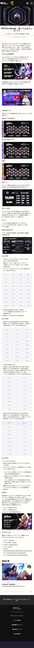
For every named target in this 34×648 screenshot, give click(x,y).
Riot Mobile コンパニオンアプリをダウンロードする (17, 600)
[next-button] (30, 591)
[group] (17, 576)
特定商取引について (17, 624)
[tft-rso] (12, 3)
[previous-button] (27, 591)
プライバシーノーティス (16, 615)
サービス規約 (16, 620)
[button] (10, 37)
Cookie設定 (16, 634)
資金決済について (17, 629)
